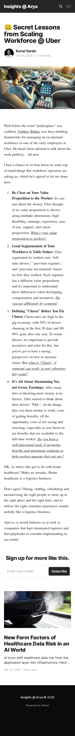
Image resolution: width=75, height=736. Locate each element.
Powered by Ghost (37, 705)
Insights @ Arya (20, 6)
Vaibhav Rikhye (29, 131)
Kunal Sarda (26, 51)
